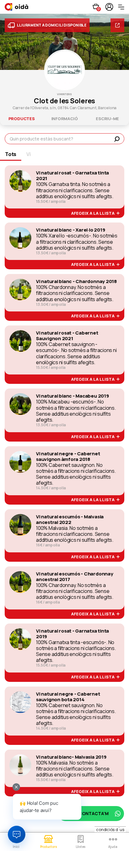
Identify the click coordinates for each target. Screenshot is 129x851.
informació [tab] (64, 118)
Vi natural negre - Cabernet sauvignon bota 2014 (68, 696)
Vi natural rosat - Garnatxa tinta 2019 (72, 633)
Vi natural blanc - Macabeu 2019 (72, 396)
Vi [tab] (28, 154)
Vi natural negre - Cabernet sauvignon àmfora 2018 (68, 456)
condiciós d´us (110, 829)
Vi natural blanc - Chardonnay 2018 (76, 281)
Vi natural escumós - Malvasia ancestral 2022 (70, 519)
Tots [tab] (10, 154)
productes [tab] (21, 118)
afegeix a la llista (93, 213)
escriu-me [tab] (107, 118)
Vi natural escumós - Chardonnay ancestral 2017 (74, 576)
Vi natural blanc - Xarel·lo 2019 (70, 230)
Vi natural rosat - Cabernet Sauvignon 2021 (67, 335)
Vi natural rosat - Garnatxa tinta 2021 (72, 175)
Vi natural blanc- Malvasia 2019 (71, 757)
